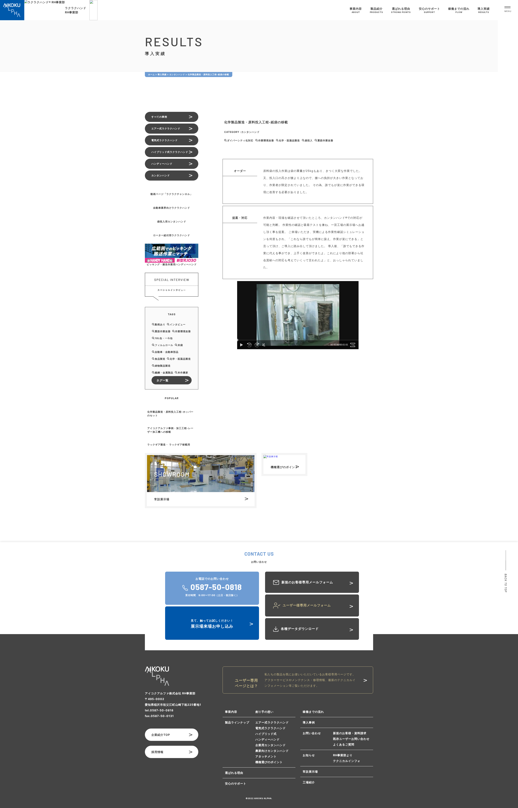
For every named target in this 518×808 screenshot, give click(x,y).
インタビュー (178, 324)
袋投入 (309, 140)
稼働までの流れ (313, 711)
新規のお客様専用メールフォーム (307, 582)
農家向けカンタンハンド (272, 750)
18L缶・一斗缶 (164, 338)
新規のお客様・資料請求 (349, 733)
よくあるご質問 (343, 744)
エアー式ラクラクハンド (165, 128)
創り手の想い (264, 711)
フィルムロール (164, 345)
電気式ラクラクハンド (164, 140)
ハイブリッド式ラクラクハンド (169, 151)
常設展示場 (310, 771)
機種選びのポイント (269, 762)
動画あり (160, 324)
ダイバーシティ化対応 (240, 140)
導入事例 (309, 722)
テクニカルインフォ (346, 761)
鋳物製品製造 (163, 365)
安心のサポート (235, 783)
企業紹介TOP (160, 734)
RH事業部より (342, 755)
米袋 (180, 345)
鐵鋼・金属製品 (164, 372)
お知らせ (309, 755)
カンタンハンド (250, 131)
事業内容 (231, 711)
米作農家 (183, 372)
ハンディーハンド (161, 163)
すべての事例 (159, 116)
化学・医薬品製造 (289, 140)
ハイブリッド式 (266, 733)
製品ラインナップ (237, 722)
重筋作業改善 (325, 140)
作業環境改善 (266, 140)
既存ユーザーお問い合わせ (351, 738)
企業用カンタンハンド (270, 745)
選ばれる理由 (234, 772)
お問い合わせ (312, 733)
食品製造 (160, 358)
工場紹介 (309, 782)
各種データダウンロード (300, 629)
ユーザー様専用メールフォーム (307, 605)
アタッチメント (266, 756)
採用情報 (157, 752)
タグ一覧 (162, 380)
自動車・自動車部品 (166, 351)
